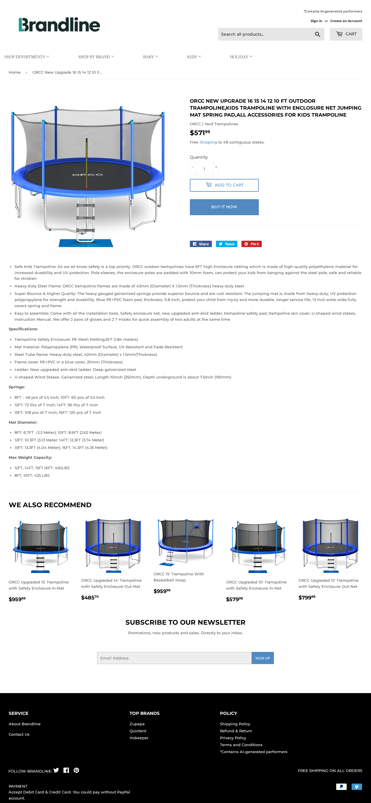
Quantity (199, 157)
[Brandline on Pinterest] (76, 771)
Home (15, 72)
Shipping (208, 142)
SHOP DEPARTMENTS (25, 57)
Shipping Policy (235, 724)
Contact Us (19, 734)
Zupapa (137, 724)
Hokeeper (139, 737)
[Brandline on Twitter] (56, 771)
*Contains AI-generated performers (254, 751)
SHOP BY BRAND (94, 57)
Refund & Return (236, 730)
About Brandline (25, 724)
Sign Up (262, 658)
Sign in (316, 21)
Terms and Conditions (241, 744)
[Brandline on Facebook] (66, 771)
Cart (350, 34)
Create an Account (346, 21)
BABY (149, 57)
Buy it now (224, 206)
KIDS (192, 57)
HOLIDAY (239, 57)
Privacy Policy (233, 737)
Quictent (138, 730)
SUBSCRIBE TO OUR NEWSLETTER (185, 622)
